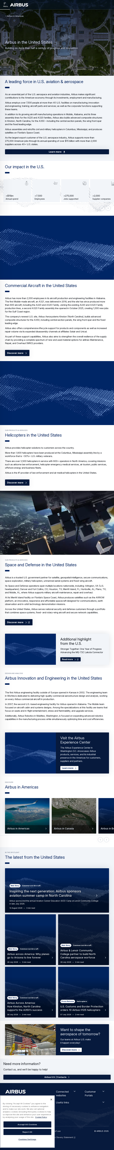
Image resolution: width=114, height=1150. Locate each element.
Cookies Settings (27, 1139)
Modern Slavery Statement (61, 1137)
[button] (57, 248)
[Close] (51, 1099)
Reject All (27, 1132)
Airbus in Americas (15, 16)
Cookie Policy (41, 1117)
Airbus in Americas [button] (18, 828)
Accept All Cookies (27, 1124)
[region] (27, 1121)
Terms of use (55, 1131)
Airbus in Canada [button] (64, 828)
